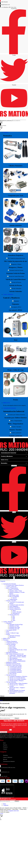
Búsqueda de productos (6, 120)
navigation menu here (13, 810)
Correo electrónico (4, 729)
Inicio (1, 700)
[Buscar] (1, 122)
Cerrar (1, 813)
